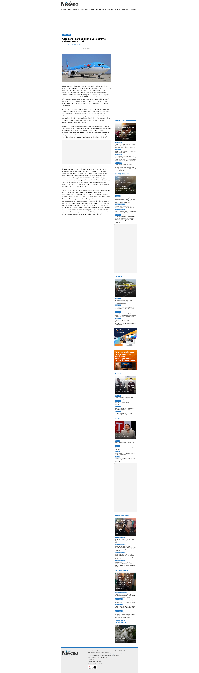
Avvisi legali (125, 9)
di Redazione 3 (119, 531)
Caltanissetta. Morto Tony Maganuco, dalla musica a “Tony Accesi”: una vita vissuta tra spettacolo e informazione (125, 146)
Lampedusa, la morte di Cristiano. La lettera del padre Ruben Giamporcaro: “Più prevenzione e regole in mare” (125, 315)
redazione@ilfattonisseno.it (114, 654)
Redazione (64, 45)
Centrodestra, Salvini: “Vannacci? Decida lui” (124, 448)
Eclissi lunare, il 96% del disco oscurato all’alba (125, 403)
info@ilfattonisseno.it (105, 655)
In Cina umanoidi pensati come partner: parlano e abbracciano (123, 414)
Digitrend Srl (103, 657)
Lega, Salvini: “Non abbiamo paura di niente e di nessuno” (125, 453)
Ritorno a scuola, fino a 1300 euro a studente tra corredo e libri (124, 408)
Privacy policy (91, 659)
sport (92, 9)
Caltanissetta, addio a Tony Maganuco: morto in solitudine (125, 151)
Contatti (132, 9)
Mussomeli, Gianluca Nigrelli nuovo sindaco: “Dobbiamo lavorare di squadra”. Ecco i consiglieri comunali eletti (125, 564)
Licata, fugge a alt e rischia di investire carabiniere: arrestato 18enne (125, 212)
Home (69, 9)
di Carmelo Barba (120, 586)
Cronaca (74, 9)
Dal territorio (100, 9)
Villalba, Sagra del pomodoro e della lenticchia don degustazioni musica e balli (125, 608)
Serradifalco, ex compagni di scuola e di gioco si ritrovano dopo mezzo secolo (125, 541)
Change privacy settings (94, 661)
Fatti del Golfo (109, 9)
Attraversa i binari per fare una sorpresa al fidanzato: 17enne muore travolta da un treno (125, 302)
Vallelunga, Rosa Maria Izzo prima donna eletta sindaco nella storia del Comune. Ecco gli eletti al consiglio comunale (125, 556)
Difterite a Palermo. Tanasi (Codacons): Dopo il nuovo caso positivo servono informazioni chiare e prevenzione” (125, 322)
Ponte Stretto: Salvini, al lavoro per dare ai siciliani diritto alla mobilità (124, 443)
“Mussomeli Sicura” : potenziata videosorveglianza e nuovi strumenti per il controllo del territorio (125, 596)
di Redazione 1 (119, 190)
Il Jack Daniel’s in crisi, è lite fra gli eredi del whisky (124, 398)
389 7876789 (115, 655)
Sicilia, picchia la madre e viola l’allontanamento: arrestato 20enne (124, 206)
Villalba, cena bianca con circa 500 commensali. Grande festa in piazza (125, 601)
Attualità (80, 9)
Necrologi (117, 9)
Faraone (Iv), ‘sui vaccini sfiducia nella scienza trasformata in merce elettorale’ (125, 460)
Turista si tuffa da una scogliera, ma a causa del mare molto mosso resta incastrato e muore (125, 308)
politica (87, 9)
